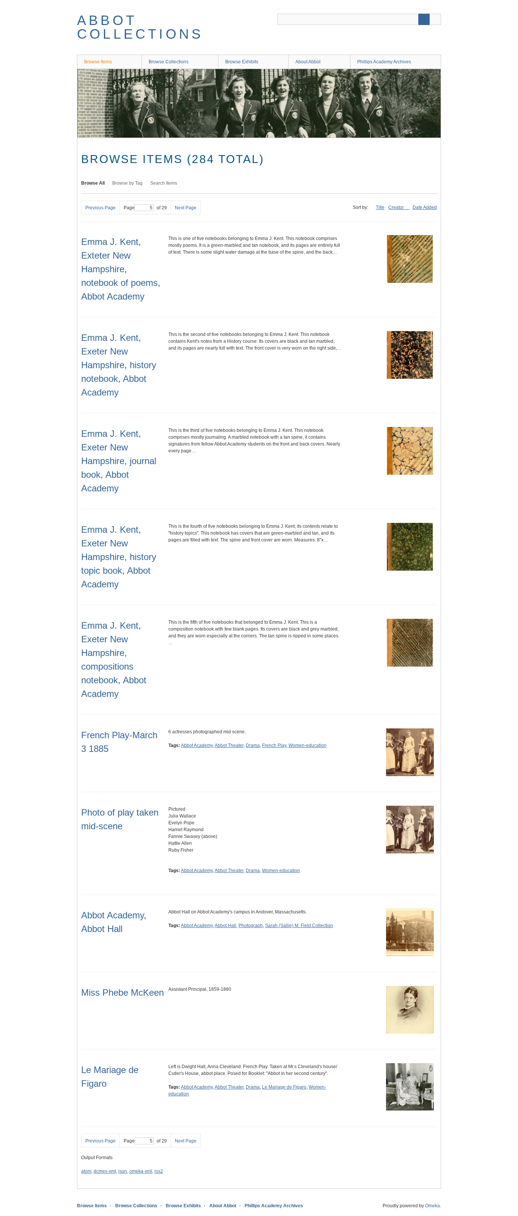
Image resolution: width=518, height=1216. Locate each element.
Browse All (93, 183)
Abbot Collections (140, 27)
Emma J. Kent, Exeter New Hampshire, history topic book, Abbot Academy (118, 556)
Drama (253, 745)
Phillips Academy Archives (384, 61)
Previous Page (100, 207)
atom (86, 1171)
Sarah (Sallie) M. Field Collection (299, 925)
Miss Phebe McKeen (122, 992)
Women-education (307, 745)
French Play (274, 745)
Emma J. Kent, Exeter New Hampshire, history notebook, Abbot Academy (118, 365)
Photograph (251, 925)
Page (129, 207)
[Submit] (424, 19)
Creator (396, 207)
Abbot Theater (229, 745)
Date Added (425, 207)
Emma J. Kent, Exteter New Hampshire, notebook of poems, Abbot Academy (120, 269)
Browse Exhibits (241, 61)
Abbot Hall (225, 925)
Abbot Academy (197, 745)
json (122, 1171)
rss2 (158, 1171)
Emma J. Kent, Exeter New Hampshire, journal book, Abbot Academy (118, 460)
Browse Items (98, 61)
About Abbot (307, 61)
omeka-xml (140, 1171)
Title (380, 207)
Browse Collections (168, 61)
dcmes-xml (105, 1171)
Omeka (432, 1205)
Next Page (185, 207)
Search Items (163, 183)
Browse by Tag (127, 183)
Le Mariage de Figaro (284, 1087)
